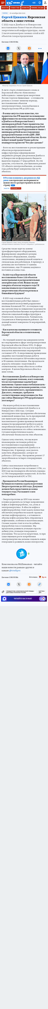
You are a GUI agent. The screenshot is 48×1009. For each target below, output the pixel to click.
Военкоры (25, 8)
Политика (5, 13)
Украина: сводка (37, 8)
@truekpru (14, 570)
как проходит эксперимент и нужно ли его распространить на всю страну (22, 181)
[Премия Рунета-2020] (22, 3)
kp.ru (44, 577)
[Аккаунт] (45, 3)
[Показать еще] (40, 48)
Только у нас (15, 8)
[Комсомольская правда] (13, 3)
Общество (6, 188)
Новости (5, 8)
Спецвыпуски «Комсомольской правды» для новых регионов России (20, 592)
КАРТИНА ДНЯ (41, 592)
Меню (3, 3)
